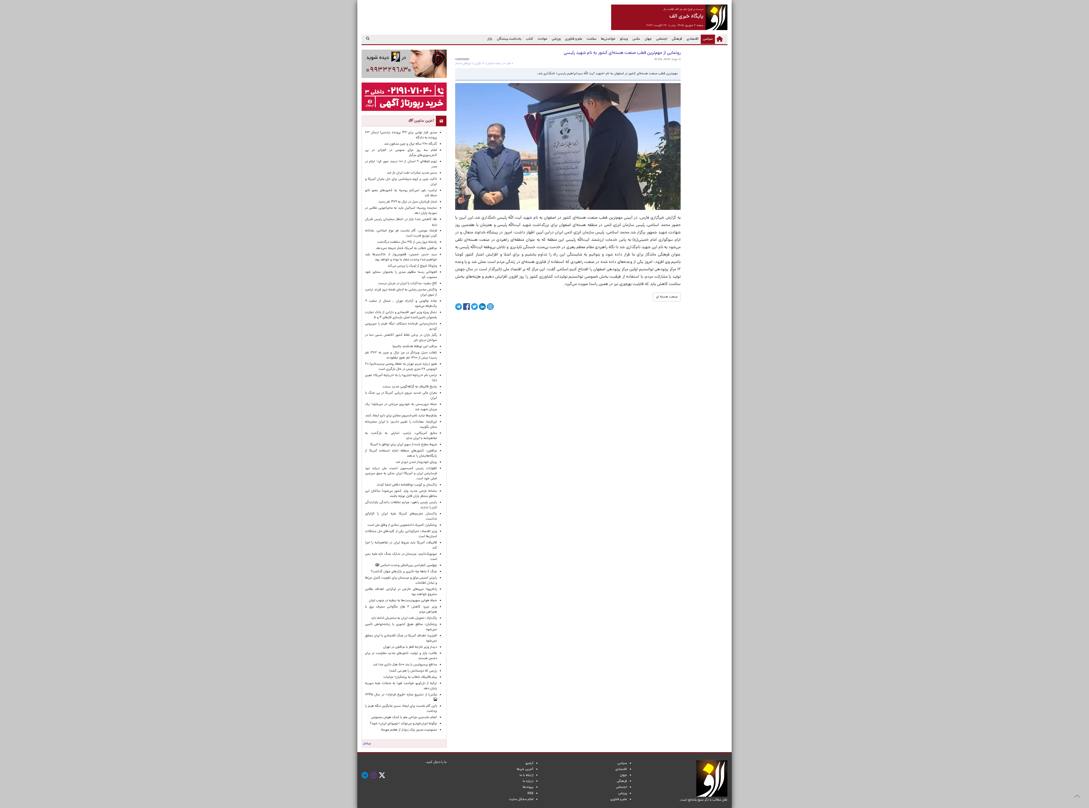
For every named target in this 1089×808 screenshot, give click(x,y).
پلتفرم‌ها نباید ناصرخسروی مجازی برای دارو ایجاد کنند (401, 415)
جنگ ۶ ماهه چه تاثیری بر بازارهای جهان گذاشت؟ (404, 571)
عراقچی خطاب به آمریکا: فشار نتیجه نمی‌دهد (406, 248)
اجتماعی (661, 39)
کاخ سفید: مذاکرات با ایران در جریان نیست (407, 283)
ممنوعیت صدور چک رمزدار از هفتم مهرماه (408, 730)
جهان (648, 39)
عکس (636, 39)
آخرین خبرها (525, 769)
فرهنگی (677, 39)
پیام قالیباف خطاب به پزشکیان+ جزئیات (409, 677)
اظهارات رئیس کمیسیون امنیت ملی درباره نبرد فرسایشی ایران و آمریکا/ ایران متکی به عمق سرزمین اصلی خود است (401, 473)
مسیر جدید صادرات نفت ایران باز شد (412, 173)
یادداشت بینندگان (509, 39)
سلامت (591, 39)
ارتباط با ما (526, 775)
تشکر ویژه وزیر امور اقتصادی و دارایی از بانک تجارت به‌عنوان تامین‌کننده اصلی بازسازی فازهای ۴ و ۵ (401, 315)
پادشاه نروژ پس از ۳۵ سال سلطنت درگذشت (407, 242)
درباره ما (528, 781)
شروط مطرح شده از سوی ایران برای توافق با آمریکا (403, 444)
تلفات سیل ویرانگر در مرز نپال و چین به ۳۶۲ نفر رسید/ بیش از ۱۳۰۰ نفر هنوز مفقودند (401, 355)
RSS (530, 793)
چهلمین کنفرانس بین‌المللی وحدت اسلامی (408, 565)
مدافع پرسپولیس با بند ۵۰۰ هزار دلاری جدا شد (405, 664)
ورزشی (556, 39)
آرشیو (529, 763)
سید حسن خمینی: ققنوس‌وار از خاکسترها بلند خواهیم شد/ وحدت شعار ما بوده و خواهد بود (401, 257)
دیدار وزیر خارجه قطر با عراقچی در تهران (410, 647)
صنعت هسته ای (667, 296)
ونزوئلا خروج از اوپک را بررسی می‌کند (412, 266)
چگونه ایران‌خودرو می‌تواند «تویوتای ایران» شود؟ (403, 723)
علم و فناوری (573, 39)
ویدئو (624, 39)
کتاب (529, 39)
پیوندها (528, 787)
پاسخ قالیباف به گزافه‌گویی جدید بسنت (410, 386)
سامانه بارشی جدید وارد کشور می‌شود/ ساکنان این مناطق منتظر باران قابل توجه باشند (401, 494)
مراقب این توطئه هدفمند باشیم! (414, 346)
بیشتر (367, 743)
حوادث (542, 39)
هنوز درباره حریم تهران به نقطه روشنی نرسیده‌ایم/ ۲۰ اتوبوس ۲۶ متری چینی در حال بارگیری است (401, 367)
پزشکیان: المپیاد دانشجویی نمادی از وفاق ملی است (401, 525)
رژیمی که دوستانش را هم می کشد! (413, 671)
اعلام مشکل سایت (521, 799)
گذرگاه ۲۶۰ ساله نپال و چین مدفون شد (410, 144)
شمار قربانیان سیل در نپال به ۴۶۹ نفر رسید (407, 201)
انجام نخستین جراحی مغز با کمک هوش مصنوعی (404, 717)
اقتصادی (692, 39)
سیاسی (707, 39)
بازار (489, 39)
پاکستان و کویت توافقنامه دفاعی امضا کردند (406, 485)
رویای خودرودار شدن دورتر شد (415, 462)
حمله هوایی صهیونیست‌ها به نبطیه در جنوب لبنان (403, 600)
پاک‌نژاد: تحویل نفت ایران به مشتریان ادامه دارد (404, 618)
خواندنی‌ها (608, 39)
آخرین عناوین (423, 121)
